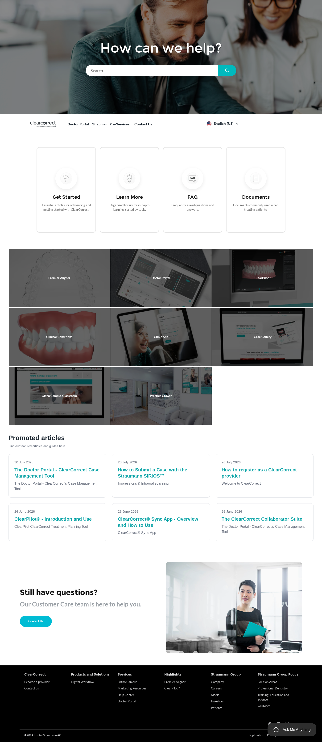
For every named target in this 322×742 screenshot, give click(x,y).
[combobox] (152, 70)
